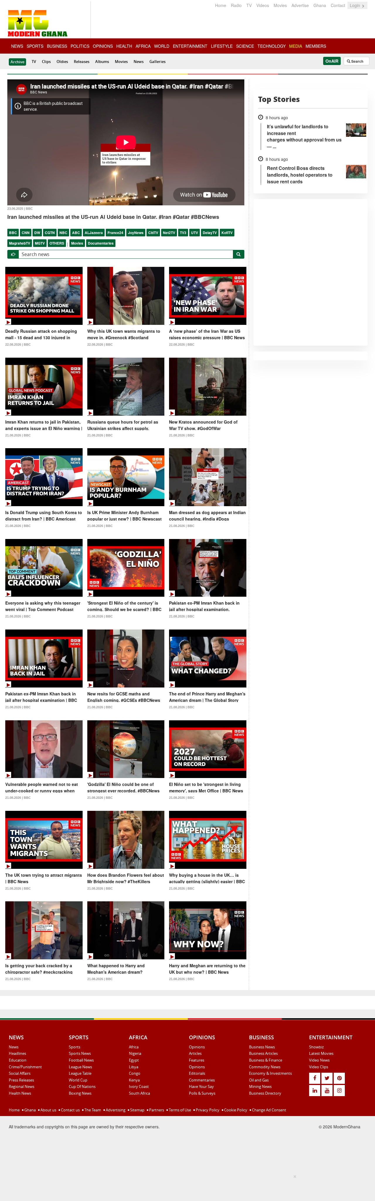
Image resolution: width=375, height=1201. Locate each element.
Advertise (300, 5)
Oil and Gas (259, 1080)
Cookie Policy (235, 1110)
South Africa (139, 1093)
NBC (63, 232)
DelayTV (210, 232)
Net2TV (169, 232)
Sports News (80, 1053)
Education (17, 1060)
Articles (195, 1053)
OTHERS (57, 243)
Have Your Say (201, 1086)
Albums (102, 61)
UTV (194, 232)
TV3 (183, 232)
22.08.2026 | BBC (18, 344)
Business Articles (263, 1053)
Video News (319, 1060)
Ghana (319, 5)
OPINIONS (103, 46)
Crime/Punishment (25, 1066)
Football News (81, 1060)
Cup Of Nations (82, 1086)
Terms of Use (179, 1110)
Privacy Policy (207, 1110)
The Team (92, 1110)
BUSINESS (57, 46)
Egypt (134, 1060)
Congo (134, 1073)
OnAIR (331, 61)
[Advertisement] (185, 1186)
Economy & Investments (270, 1073)
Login (355, 5)
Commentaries (202, 1080)
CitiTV (153, 232)
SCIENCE (245, 46)
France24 (115, 232)
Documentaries (101, 243)
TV (249, 5)
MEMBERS (316, 46)
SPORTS (35, 46)
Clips (46, 61)
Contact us (70, 1110)
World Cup (78, 1080)
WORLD (161, 46)
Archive (17, 61)
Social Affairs (19, 1073)
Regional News (21, 1086)
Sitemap (136, 1110)
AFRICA (143, 46)
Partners (156, 1110)
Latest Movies (321, 1053)
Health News (20, 1093)
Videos (262, 5)
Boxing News (80, 1093)
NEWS (17, 46)
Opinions (197, 1047)
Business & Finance (265, 1060)
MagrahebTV (19, 243)
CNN (26, 232)
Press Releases (21, 1080)
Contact (338, 5)
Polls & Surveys (202, 1093)
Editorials (197, 1073)
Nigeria (135, 1053)
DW (37, 232)
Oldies (62, 61)
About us (48, 1110)
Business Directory (265, 1093)
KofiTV (227, 232)
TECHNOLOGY (272, 46)
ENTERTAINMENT (190, 46)
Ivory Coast (139, 1086)
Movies (280, 5)
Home (220, 5)
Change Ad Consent (268, 1110)
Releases (81, 61)
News (139, 61)
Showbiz (316, 1047)
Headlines (17, 1053)
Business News (262, 1047)
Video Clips (318, 1066)
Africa (134, 1047)
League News (80, 1066)
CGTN (50, 232)
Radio (236, 5)
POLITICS (80, 46)
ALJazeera (94, 232)
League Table (80, 1073)
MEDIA (295, 46)
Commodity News (264, 1066)
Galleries (157, 61)
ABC (76, 232)
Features (196, 1060)
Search (356, 61)
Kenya (134, 1080)
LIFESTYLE (222, 46)
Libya (133, 1066)
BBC (13, 232)
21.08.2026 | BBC (18, 435)
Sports (74, 1047)
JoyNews (136, 232)
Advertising (115, 1110)
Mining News (260, 1086)
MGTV (40, 243)
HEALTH (124, 46)
